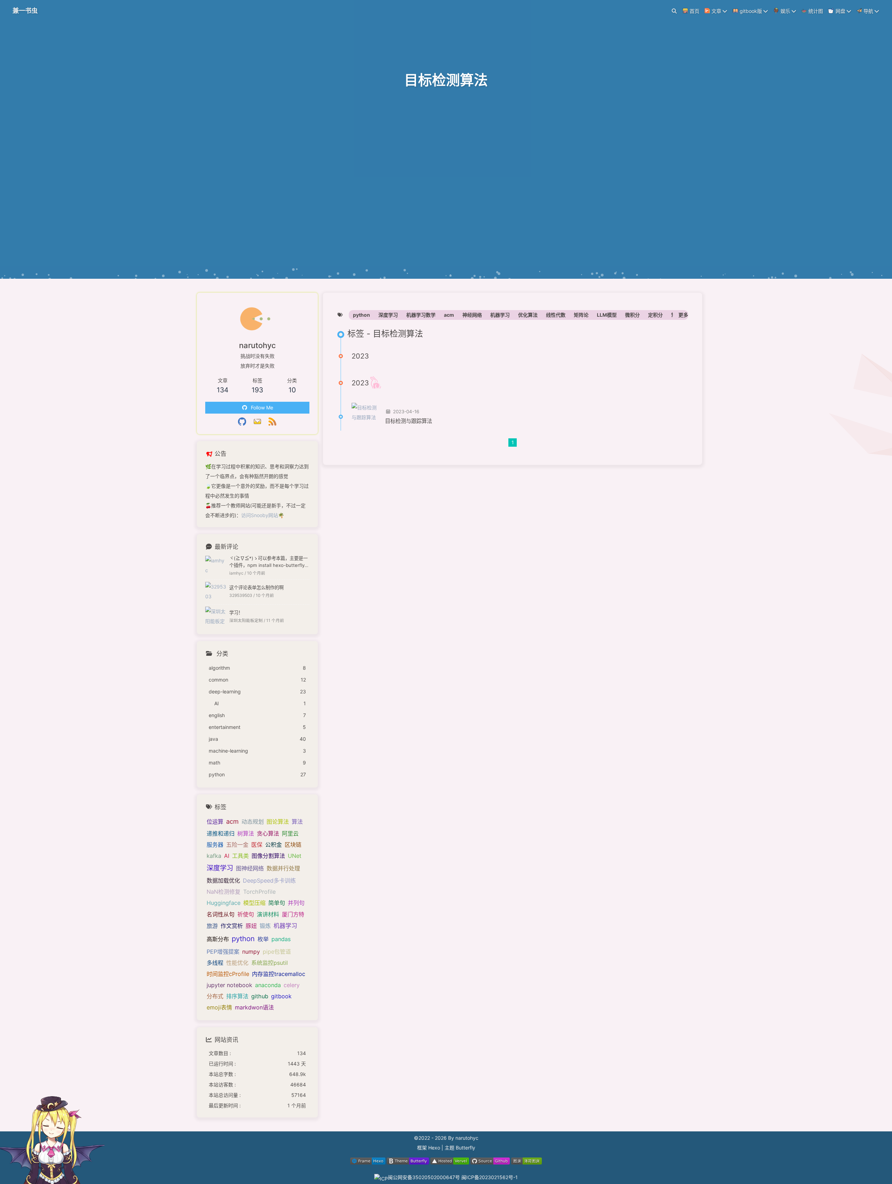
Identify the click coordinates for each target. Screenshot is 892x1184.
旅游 (212, 925)
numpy (251, 951)
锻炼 (265, 925)
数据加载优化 (223, 880)
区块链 (293, 844)
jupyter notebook (229, 985)
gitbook (281, 996)
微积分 (632, 315)
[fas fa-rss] (272, 422)
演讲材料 (268, 914)
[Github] (242, 422)
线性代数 (556, 315)
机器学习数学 (421, 315)
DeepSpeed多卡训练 (269, 880)
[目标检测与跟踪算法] (365, 417)
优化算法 (528, 315)
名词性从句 (220, 914)
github (259, 996)
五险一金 (237, 844)
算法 (297, 821)
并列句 (296, 902)
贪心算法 (268, 833)
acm (449, 315)
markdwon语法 (254, 1007)
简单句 (276, 902)
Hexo (434, 1148)
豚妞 (251, 925)
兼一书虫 (25, 10)
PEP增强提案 (223, 951)
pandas (281, 939)
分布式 (215, 996)
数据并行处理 (283, 868)
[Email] (257, 422)
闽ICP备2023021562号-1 (489, 1177)
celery (292, 985)
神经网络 (472, 315)
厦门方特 (293, 914)
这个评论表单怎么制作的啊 (256, 587)
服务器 (215, 844)
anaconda (268, 985)
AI (226, 855)
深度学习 (388, 315)
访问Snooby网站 (259, 515)
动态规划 (252, 821)
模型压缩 (254, 902)
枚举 (263, 939)
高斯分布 (218, 939)
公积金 (273, 844)
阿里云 (290, 833)
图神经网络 (250, 868)
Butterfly (465, 1148)
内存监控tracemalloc (278, 973)
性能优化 (237, 962)
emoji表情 (219, 1007)
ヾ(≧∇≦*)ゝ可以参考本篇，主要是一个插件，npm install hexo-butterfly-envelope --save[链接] (269, 562)
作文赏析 (232, 925)
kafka (214, 855)
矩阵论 (581, 315)
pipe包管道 (277, 951)
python (361, 315)
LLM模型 (607, 315)
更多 (683, 315)
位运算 (215, 821)
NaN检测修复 (223, 891)
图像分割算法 (268, 855)
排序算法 (237, 996)
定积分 (655, 315)
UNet (294, 855)
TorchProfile (259, 891)
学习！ (236, 612)
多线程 (215, 962)
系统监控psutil (269, 962)
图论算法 (278, 821)
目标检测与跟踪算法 (408, 421)
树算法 (245, 833)
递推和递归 (220, 833)
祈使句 (245, 914)
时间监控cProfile (228, 973)
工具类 (240, 855)
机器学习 (500, 315)
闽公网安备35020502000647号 (424, 1177)
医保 (256, 844)
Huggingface (223, 902)
